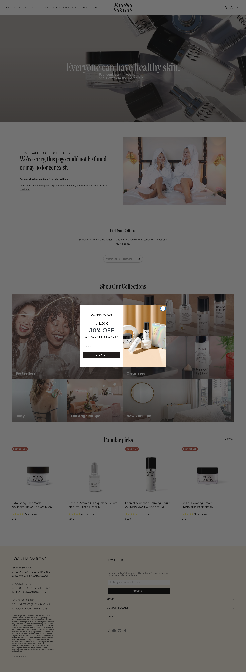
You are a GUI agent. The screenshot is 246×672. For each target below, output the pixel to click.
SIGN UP (101, 355)
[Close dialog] (163, 308)
